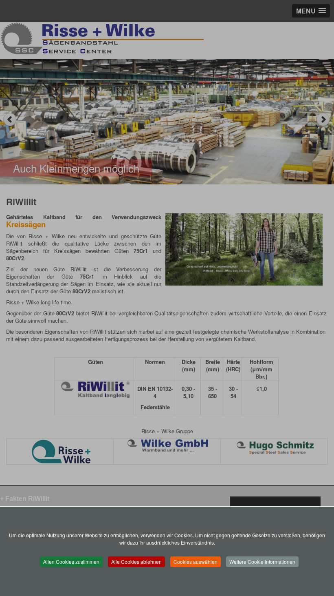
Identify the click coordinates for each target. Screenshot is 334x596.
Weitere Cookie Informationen (262, 561)
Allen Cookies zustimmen (71, 561)
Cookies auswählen (196, 561)
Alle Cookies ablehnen (136, 561)
